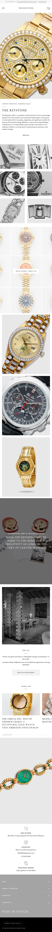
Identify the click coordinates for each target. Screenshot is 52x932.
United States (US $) (12, 923)
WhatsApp (42, 1)
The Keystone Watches (12, 928)
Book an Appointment (26, 672)
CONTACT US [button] (6, 902)
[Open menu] (6, 8)
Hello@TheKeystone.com (27, 1)
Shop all (26, 135)
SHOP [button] (4, 881)
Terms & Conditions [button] (10, 888)
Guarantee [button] (6, 895)
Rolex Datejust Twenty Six (26, 271)
